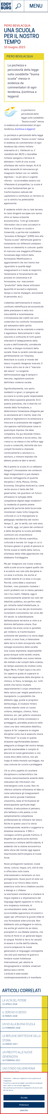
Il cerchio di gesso (14, 1012)
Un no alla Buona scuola (18, 1024)
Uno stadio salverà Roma (18, 1068)
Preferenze (24, 1105)
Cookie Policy (24, 1110)
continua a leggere (24, 129)
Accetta (24, 1098)
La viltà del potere (14, 1000)
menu (35, 6)
